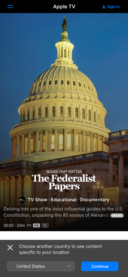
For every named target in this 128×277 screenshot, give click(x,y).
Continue (100, 266)
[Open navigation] (14, 6)
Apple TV (64, 7)
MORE (117, 215)
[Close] (10, 247)
